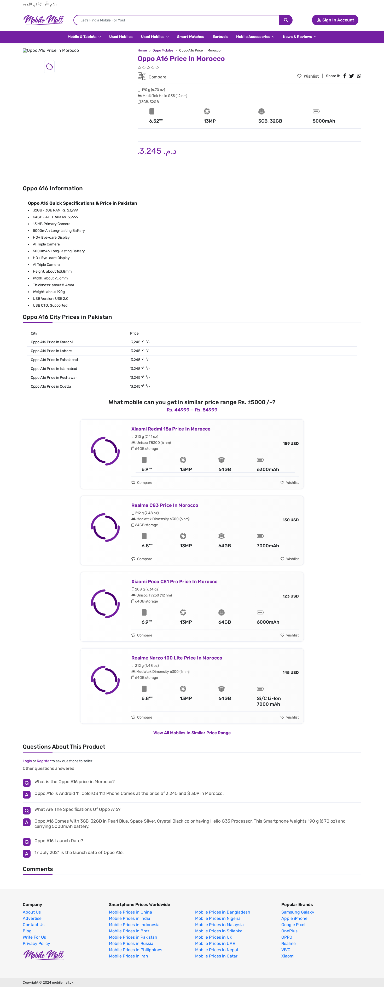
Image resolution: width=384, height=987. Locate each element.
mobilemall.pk (62, 982)
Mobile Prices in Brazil (130, 931)
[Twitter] (351, 76)
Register (44, 761)
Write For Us (34, 937)
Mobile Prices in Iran (128, 956)
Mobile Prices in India (129, 918)
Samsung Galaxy (297, 912)
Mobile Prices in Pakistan (133, 937)
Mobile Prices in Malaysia (219, 925)
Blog (27, 931)
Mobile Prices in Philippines (135, 950)
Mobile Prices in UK (213, 937)
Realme (288, 944)
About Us (32, 912)
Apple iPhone (294, 918)
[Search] (286, 20)
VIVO (285, 950)
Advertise (32, 918)
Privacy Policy (36, 944)
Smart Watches (190, 37)
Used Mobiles (121, 37)
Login (27, 761)
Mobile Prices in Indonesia (134, 925)
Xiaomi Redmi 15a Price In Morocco (171, 429)
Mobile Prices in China (130, 912)
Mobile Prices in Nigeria (218, 918)
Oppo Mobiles (163, 50)
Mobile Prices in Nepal (216, 950)
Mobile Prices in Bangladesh (222, 912)
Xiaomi (287, 956)
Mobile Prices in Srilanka (218, 931)
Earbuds (220, 37)
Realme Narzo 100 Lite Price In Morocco (176, 658)
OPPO (286, 937)
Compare (157, 76)
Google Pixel (293, 925)
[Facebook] (344, 76)
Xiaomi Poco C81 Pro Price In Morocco (174, 581)
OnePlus (289, 931)
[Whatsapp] (359, 76)
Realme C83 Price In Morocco (164, 505)
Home (142, 50)
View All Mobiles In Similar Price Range (192, 732)
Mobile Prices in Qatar (216, 956)
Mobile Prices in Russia (131, 944)
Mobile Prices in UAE (215, 944)
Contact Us (33, 925)
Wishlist (311, 76)
